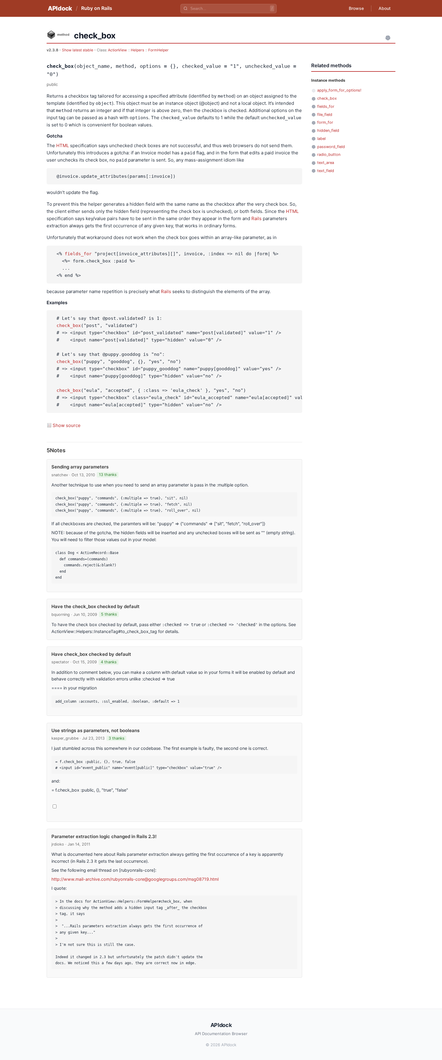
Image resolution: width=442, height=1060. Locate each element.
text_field (325, 170)
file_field (324, 114)
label (321, 138)
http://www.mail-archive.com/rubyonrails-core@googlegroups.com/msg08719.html (135, 879)
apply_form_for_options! (339, 90)
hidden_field (328, 130)
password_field (331, 146)
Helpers (137, 50)
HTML (62, 145)
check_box (69, 325)
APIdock (60, 8)
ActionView (117, 50)
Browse (356, 8)
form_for (325, 122)
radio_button (328, 154)
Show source (67, 425)
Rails (256, 218)
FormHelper (158, 50)
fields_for (78, 253)
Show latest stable (78, 50)
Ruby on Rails (96, 8)
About (385, 8)
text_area (325, 162)
